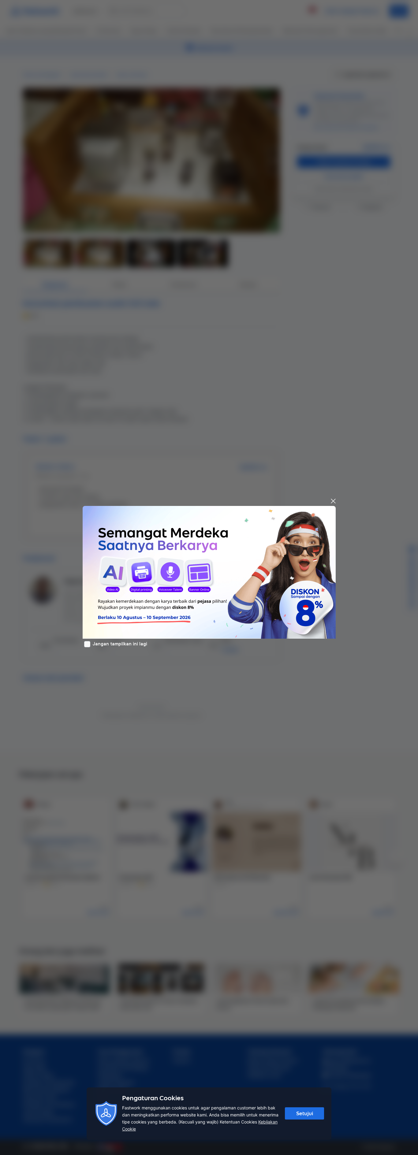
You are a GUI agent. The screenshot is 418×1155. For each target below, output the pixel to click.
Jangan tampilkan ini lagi (120, 644)
